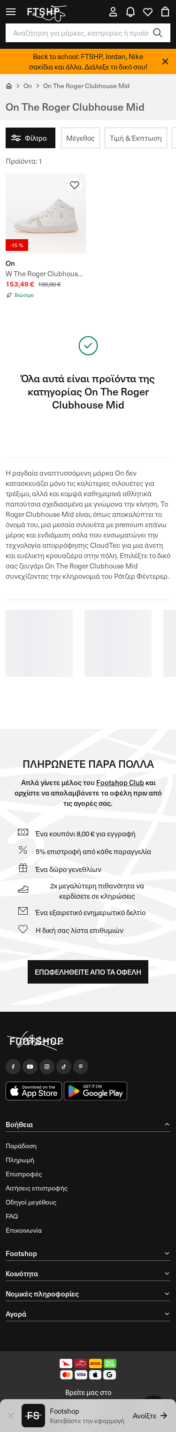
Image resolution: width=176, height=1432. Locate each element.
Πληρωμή (20, 1159)
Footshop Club (120, 782)
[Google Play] (95, 1091)
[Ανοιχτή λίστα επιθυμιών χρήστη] (148, 12)
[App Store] (34, 1091)
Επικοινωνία (24, 1230)
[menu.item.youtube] (30, 1066)
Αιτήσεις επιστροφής (37, 1187)
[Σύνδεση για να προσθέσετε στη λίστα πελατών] (74, 184)
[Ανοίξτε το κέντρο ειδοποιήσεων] (130, 12)
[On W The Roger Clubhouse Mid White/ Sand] (46, 214)
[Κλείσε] (165, 61)
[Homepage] (88, 1041)
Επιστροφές (24, 1173)
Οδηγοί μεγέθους (31, 1201)
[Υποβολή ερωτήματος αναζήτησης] (158, 33)
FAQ (12, 1216)
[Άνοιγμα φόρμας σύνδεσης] (113, 12)
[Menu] (11, 12)
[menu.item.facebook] (13, 1066)
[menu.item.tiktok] (63, 1066)
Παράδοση (21, 1145)
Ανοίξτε (144, 1415)
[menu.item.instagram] (46, 1066)
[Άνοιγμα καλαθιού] (165, 12)
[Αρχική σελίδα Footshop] (46, 11)
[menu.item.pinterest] (80, 1066)
